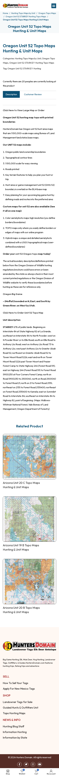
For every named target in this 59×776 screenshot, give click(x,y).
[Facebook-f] (19, 764)
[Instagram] (33, 764)
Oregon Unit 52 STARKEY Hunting (24, 68)
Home (6, 13)
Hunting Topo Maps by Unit (23, 13)
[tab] (11, 94)
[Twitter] (26, 764)
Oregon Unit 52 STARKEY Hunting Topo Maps (26, 16)
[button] (53, 5)
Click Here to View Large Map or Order (24, 110)
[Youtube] (39, 764)
